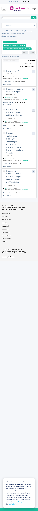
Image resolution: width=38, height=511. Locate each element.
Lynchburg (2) (5, 226)
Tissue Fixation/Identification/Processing (11, 77)
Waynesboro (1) (6, 232)
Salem (5, 81)
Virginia (10, 81)
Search (33, 17)
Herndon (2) (5, 216)
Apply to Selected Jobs (11, 61)
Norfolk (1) (4, 241)
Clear (32, 52)
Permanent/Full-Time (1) (8, 257)
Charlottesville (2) (6, 219)
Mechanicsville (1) (6, 235)
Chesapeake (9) (6, 213)
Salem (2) (4, 223)
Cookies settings (13, 504)
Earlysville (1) (5, 229)
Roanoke (6, 102)
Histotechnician (9, 77)
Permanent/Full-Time (19, 81)
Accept (33, 480)
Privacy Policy (21, 502)
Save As (25, 52)
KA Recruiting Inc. (10, 74)
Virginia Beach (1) (6, 238)
